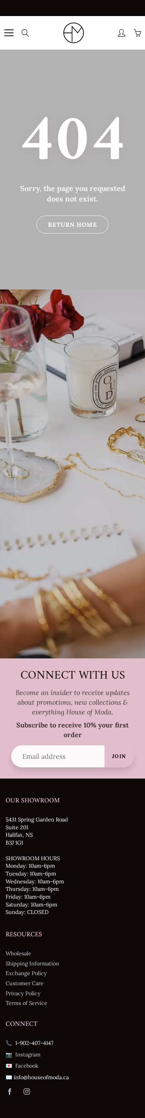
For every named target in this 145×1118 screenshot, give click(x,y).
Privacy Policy (23, 993)
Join (119, 756)
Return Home (72, 224)
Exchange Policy (26, 973)
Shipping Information (32, 963)
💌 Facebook (22, 1065)
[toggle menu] (8, 32)
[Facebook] (9, 1091)
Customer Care (25, 983)
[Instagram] (26, 1091)
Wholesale (18, 953)
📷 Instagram (23, 1054)
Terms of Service (26, 1002)
